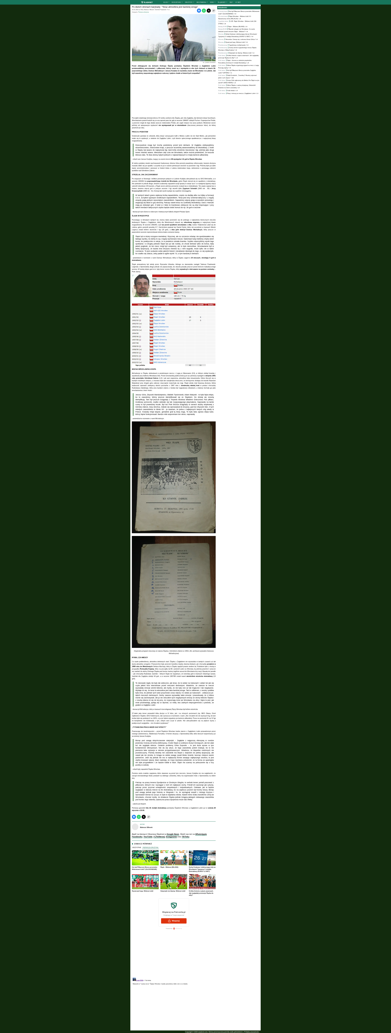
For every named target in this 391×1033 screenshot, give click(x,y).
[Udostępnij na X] (209, 11)
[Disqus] (174, 1002)
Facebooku (137, 837)
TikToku (185, 837)
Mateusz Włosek (149, 9)
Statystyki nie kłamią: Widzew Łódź (240, 53)
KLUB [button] (165, 2)
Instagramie (171, 837)
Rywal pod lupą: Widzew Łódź (235, 42)
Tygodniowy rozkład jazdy (237, 45)
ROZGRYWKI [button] (176, 2)
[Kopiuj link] (214, 11)
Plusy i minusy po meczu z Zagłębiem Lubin (241, 93)
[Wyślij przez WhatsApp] (204, 11)
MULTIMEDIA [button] (201, 2)
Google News (173, 834)
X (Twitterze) (159, 837)
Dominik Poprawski (160, 9)
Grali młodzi (231, 90)
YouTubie (147, 837)
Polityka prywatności (251, 1032)
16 (233, 78)
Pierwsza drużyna (143, 12)
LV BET (238, 2)
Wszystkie (136, 847)
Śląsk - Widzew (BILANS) (236, 26)
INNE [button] (212, 2)
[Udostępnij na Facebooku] (199, 11)
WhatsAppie (201, 834)
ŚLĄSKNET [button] (222, 2)
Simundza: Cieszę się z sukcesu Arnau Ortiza (240, 39)
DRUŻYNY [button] (189, 2)
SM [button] (231, 2)
